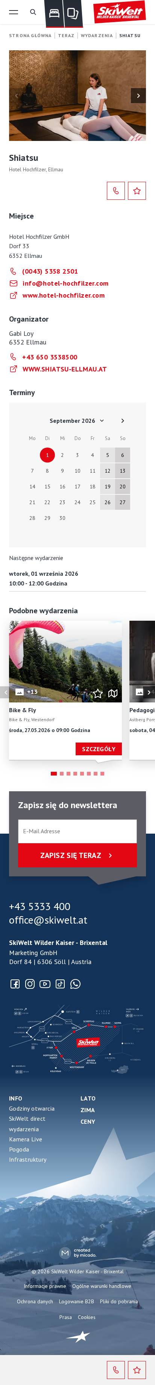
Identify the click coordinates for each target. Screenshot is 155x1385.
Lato (88, 1098)
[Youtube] (45, 984)
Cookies (87, 1317)
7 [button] (95, 774)
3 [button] (68, 774)
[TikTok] (60, 984)
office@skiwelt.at (48, 920)
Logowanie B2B (76, 1301)
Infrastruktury (28, 1159)
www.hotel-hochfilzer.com (64, 295)
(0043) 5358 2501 (50, 271)
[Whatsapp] (75, 984)
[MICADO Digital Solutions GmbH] (77, 1253)
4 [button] (75, 774)
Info (16, 1098)
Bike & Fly (22, 710)
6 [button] (89, 774)
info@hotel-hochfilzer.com (65, 283)
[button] (14, 12)
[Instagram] (30, 984)
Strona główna (30, 35)
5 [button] (82, 774)
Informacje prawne (45, 1286)
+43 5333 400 (39, 906)
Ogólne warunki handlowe (101, 1286)
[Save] (137, 191)
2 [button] (62, 774)
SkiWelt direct (27, 1118)
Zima (88, 1110)
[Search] (33, 12)
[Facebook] (15, 984)
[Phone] (116, 191)
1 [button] (54, 774)
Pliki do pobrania (119, 1301)
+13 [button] (32, 691)
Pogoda (19, 1149)
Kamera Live (25, 1139)
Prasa (65, 1317)
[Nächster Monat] (122, 420)
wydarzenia (24, 1129)
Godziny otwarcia (32, 1108)
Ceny (88, 1121)
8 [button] (102, 774)
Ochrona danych (35, 1301)
